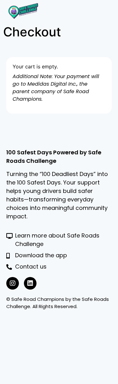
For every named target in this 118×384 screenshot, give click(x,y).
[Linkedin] (30, 283)
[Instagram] (12, 283)
